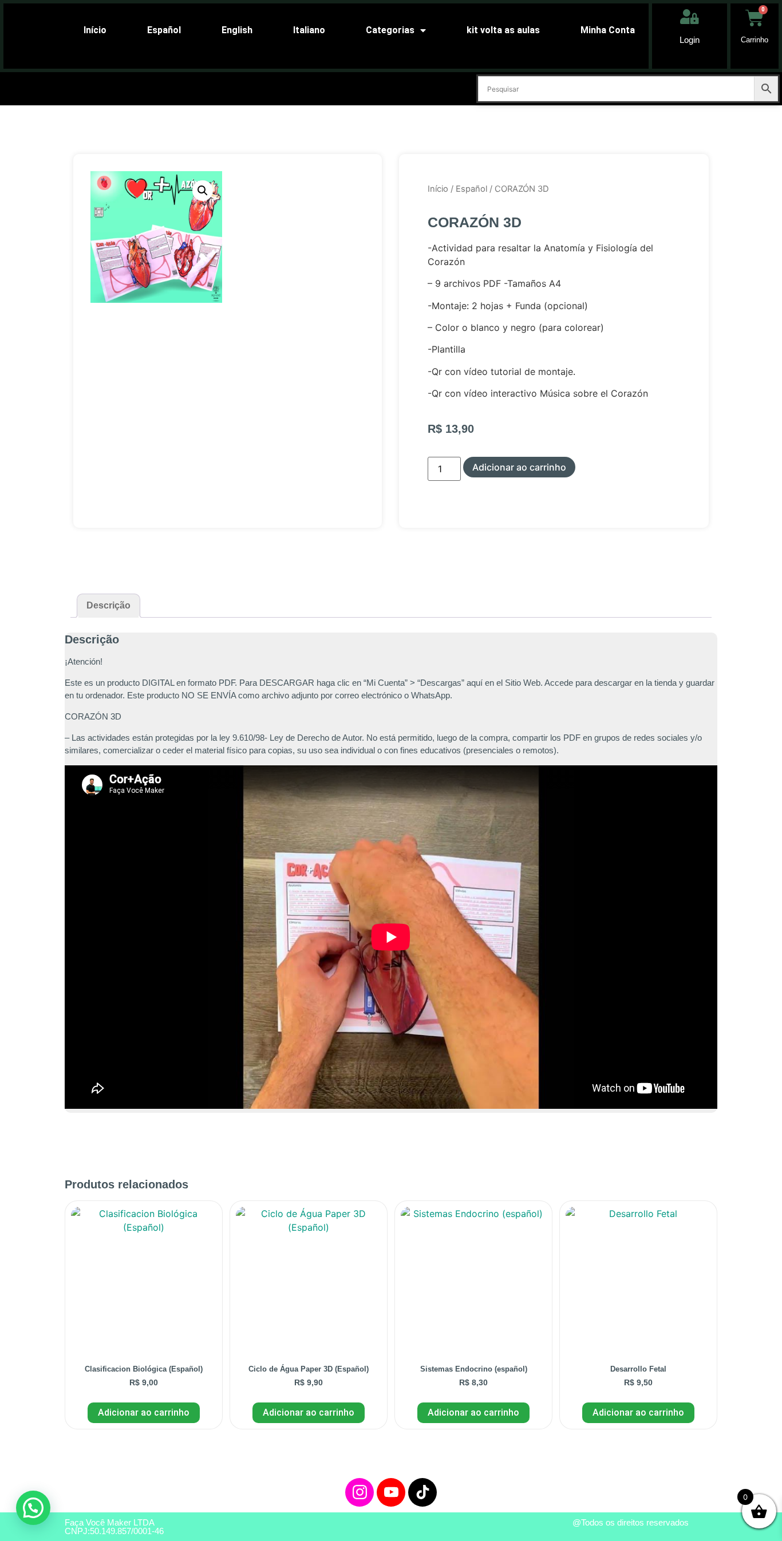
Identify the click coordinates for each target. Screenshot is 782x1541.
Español (164, 30)
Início (95, 30)
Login (690, 40)
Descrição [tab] (108, 605)
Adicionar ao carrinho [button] (143, 1412)
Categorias (390, 30)
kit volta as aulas (503, 30)
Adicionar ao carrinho (519, 467)
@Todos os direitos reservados (630, 1522)
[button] (202, 190)
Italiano (309, 30)
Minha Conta (607, 30)
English (237, 30)
